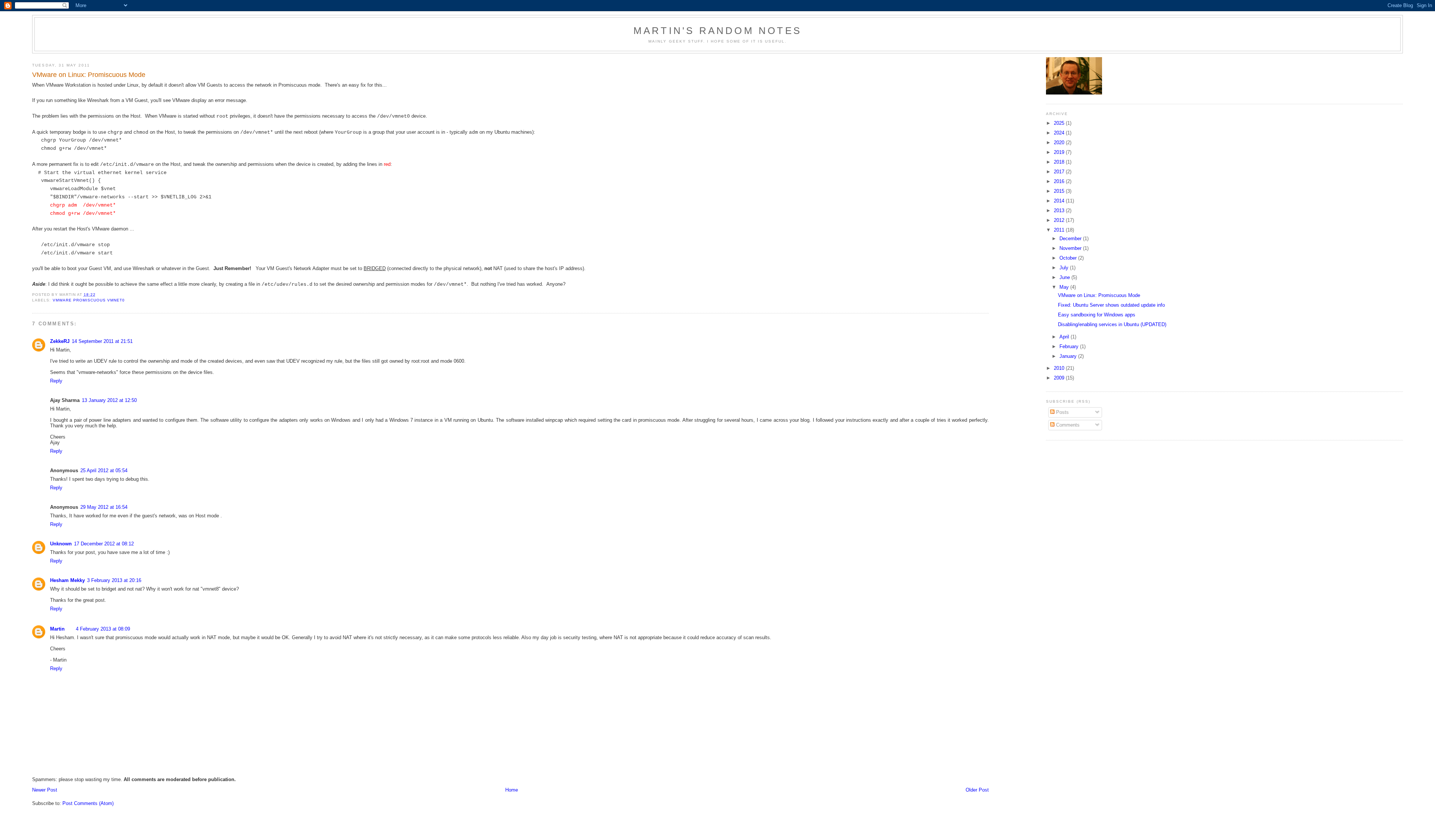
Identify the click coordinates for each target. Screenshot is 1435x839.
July (1064, 267)
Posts (1062, 412)
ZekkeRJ (60, 341)
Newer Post (44, 790)
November (1071, 248)
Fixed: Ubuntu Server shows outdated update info (1111, 305)
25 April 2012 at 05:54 (103, 470)
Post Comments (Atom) (88, 803)
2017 (1060, 171)
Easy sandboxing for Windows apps (1096, 315)
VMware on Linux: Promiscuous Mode (1099, 295)
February (1069, 346)
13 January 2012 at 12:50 (109, 400)
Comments (1067, 425)
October (1068, 258)
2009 (1060, 378)
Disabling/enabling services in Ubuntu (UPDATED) (1112, 324)
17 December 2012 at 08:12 (104, 544)
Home (511, 790)
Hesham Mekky (67, 580)
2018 (1060, 162)
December (1071, 238)
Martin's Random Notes (717, 30)
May (1064, 287)
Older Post (977, 790)
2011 (1060, 230)
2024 (1060, 133)
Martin (57, 629)
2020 (1060, 142)
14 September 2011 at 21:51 (102, 341)
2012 (1060, 220)
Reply (56, 381)
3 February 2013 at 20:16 (114, 580)
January (1068, 356)
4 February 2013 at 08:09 (103, 629)
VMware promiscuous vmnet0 (89, 300)
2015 (1060, 191)
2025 (1060, 123)
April (1065, 337)
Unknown (61, 544)
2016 (1060, 181)
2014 (1060, 201)
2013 (1060, 210)
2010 (1060, 368)
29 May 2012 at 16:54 (103, 507)
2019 (1060, 152)
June (1065, 277)
